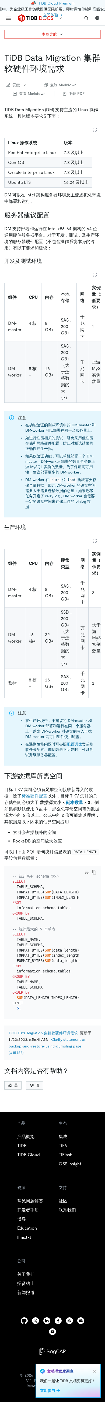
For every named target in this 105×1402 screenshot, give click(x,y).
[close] (94, 1371)
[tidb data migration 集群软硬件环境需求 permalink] (69, 68)
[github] (24, 1320)
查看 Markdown (32, 93)
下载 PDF (77, 93)
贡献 (16, 85)
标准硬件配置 (34, 796)
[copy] (94, 872)
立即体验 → (52, 15)
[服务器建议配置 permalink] (54, 215)
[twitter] (35, 1320)
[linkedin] (46, 1320)
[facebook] (58, 1320)
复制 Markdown (63, 85)
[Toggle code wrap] (86, 872)
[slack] (69, 1320)
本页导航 (49, 34)
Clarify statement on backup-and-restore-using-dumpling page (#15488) (47, 1046)
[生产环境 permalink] (30, 527)
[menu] (8, 18)
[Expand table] (95, 130)
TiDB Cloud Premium (56, 3)
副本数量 (74, 802)
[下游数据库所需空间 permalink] (67, 776)
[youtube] (52, 1331)
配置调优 (74, 744)
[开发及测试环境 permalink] (46, 261)
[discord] (80, 1320)
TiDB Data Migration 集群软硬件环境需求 (43, 1033)
